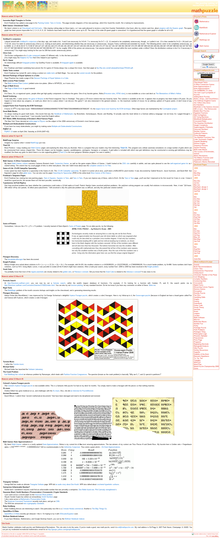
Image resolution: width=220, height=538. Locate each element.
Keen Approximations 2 (202, 86)
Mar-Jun (197, 185)
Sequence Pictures (201, 145)
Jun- (195, 171)
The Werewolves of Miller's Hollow (168, 93)
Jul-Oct (196, 183)
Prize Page (198, 340)
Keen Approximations (202, 89)
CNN (57, 501)
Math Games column (20, 163)
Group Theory (199, 307)
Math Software (199, 318)
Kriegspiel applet (67, 63)
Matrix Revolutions (201, 156)
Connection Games (62, 163)
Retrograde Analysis (201, 346)
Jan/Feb (197, 191)
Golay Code (198, 305)
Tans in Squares (50, 178)
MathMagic (12, 290)
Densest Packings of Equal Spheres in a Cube (51, 78)
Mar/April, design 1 (201, 189)
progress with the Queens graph (171, 28)
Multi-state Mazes (200, 150)
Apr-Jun (197, 203)
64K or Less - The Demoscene (205, 109)
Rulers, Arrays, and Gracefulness (206, 99)
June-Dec (197, 259)
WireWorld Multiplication (203, 119)
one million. (215, 536)
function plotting (77, 285)
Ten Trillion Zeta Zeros (202, 103)
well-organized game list (179, 163)
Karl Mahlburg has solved (13, 374)
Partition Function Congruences (75, 374)
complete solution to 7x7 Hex (100, 166)
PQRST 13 (8, 131)
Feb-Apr (197, 205)
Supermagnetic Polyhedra (203, 127)
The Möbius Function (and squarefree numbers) (203, 159)
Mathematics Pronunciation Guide (32, 499)
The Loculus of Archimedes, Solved (204, 153)
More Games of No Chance (101, 173)
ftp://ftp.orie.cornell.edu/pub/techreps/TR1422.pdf (115, 68)
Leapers (197, 313)
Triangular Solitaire (37, 484)
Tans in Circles (55, 23)
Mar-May (197, 173)
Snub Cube (110, 272)
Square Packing (200, 148)
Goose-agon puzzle (143, 295)
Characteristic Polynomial (203, 271)
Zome (196, 368)
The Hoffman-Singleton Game (205, 101)
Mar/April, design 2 (201, 187)
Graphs (196, 299)
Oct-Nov (197, 199)
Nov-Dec (197, 181)
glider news (27, 173)
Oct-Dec (197, 231)
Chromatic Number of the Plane (205, 275)
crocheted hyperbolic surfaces (108, 484)
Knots (196, 311)
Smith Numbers (47, 497)
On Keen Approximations (111, 447)
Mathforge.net (205, 40)
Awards (196, 265)
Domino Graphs (199, 143)
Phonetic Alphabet (200, 336)
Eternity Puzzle (199, 293)
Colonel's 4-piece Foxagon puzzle (20, 386)
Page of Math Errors (15, 88)
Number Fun (198, 324)
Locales (197, 315)
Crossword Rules (200, 121)
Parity (196, 326)
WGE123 (197, 362)
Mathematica (204, 22)
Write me (152, 285)
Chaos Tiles (198, 269)
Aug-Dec (197, 249)
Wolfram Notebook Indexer (74, 519)
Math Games (204, 46)
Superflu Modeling (200, 141)
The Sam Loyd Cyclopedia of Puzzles (204, 94)
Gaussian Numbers (201, 129)
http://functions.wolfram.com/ (18, 283)
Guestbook (198, 303)
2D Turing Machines (201, 117)
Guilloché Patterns (201, 133)
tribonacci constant (134, 272)
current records (85, 73)
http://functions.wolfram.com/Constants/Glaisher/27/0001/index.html (29, 285)
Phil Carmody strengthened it (105, 490)
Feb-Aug (197, 251)
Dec (195, 197)
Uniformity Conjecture (72, 447)
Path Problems (199, 330)
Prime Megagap (199, 135)
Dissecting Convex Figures (204, 287)
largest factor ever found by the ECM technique (113, 109)
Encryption (198, 291)
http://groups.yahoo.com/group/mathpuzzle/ (64, 529)
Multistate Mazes (200, 322)
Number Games (199, 131)
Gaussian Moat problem (43, 495)
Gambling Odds (199, 297)
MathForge (35, 143)
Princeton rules (109, 93)
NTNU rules (120, 93)
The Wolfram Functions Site (204, 137)
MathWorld (203, 28)
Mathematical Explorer (208, 34)
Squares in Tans (63, 178)
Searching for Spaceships (62, 173)
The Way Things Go (99, 509)
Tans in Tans (77, 178)
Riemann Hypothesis (201, 356)
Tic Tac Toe (198, 358)
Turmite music (18, 364)
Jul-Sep (197, 201)
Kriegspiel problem (29, 63)
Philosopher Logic (200, 334)
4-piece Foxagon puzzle (78, 295)
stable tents (50, 73)
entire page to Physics (37, 121)
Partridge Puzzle (200, 328)
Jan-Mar (197, 223)
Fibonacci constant (81, 272)
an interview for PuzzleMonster (82, 391)
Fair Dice (197, 295)
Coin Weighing (199, 277)
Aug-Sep (197, 217)
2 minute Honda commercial (72, 509)
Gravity (196, 301)
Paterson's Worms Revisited (204, 162)
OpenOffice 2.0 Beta (12, 514)
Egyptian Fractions (201, 113)
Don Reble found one (86, 490)
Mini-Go (197, 320)
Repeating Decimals (201, 344)
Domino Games (199, 289)
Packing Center (43, 23)
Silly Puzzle (198, 348)
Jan (195, 207)
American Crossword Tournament (20, 501)
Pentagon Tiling (199, 332)
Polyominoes (198, 338)
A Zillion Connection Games (204, 84)
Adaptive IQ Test (26, 58)
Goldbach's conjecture (28, 41)
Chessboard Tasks (201, 82)
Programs (197, 342)
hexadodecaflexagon (15, 259)
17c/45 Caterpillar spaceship (68, 171)
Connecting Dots (200, 281)
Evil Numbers (199, 105)
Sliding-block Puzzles (202, 97)
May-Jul (197, 237)
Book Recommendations (203, 267)
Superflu (197, 352)
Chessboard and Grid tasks (32, 28)
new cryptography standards (33, 503)
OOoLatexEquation (67, 514)
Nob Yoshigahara (200, 115)
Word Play (198, 364)
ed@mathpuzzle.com (126, 527)
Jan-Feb (197, 175)
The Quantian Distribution (203, 123)
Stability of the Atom (201, 354)
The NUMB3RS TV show (203, 91)
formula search (59, 283)
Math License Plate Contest (18, 83)
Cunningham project (169, 109)
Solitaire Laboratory (36, 369)
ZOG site (125, 163)
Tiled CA (63, 152)
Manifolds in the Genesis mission (206, 107)
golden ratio (67, 272)
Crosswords (198, 283)
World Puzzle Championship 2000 (206, 366)
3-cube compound (33, 55)
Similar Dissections (201, 350)
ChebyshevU (198, 273)
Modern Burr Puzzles (201, 111)
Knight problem (153, 267)
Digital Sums (198, 285)
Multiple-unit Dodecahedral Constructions (67, 126)
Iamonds (197, 309)
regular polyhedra (37, 272)
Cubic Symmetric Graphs (203, 139)
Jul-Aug (197, 219)
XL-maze (56, 391)
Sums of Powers (75, 226)
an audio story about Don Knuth (67, 484)
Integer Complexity (201, 125)
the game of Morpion (36, 99)
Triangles (197, 360)
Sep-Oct (197, 233)
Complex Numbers (201, 279)
